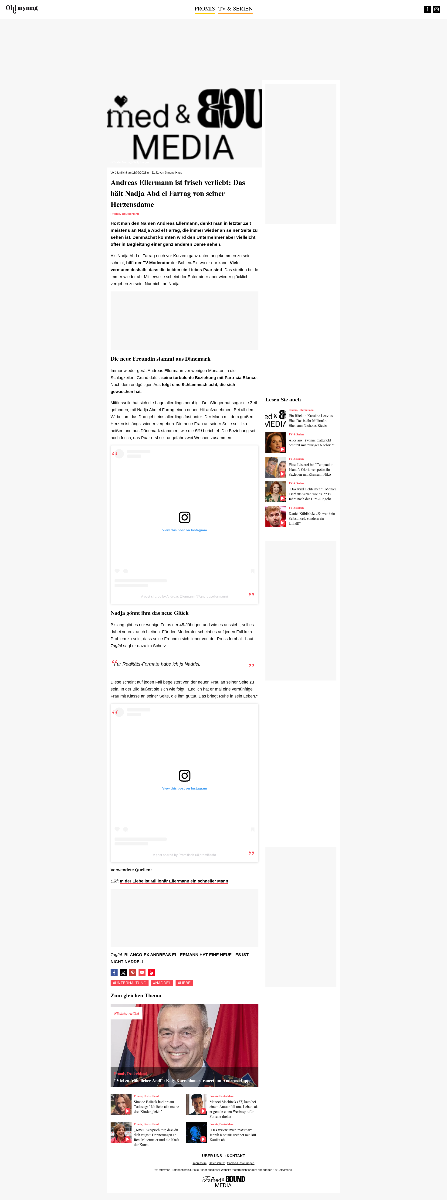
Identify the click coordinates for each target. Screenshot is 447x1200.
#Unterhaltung (129, 983)
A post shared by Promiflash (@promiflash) (184, 855)
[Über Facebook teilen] (114, 972)
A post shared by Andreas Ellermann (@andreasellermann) (184, 596)
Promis (205, 8)
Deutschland (130, 213)
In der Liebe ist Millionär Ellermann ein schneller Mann (174, 881)
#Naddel (162, 983)
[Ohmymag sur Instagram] (436, 9)
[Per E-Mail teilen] (142, 972)
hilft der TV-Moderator (148, 262)
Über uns (212, 1156)
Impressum (200, 1163)
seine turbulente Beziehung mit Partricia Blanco (209, 377)
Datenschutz (217, 1163)
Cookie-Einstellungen (240, 1163)
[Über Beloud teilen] (151, 972)
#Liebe (184, 983)
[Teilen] (132, 972)
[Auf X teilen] (123, 972)
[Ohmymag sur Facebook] (427, 9)
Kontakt (236, 1156)
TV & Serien (235, 8)
